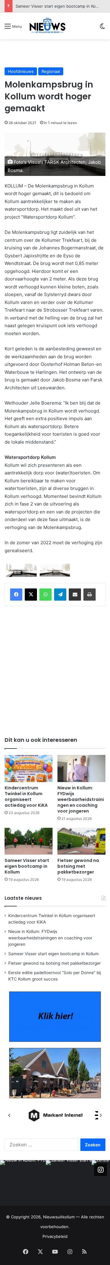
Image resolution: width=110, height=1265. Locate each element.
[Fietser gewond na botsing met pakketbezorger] (81, 841)
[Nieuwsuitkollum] (47, 26)
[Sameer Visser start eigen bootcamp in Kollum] (29, 841)
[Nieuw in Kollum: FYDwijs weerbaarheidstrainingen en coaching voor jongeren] (81, 768)
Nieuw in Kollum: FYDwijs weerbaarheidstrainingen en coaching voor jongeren (80, 799)
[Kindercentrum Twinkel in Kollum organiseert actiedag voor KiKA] (29, 768)
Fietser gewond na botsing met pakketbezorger (61, 6)
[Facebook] (16, 594)
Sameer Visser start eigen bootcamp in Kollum (27, 866)
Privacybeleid (55, 1236)
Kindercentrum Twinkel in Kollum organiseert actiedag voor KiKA (26, 796)
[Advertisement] (57, 53)
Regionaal (51, 71)
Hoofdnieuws (21, 71)
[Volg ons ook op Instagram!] (100, 1170)
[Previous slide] (9, 1115)
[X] (31, 594)
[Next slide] (100, 1115)
